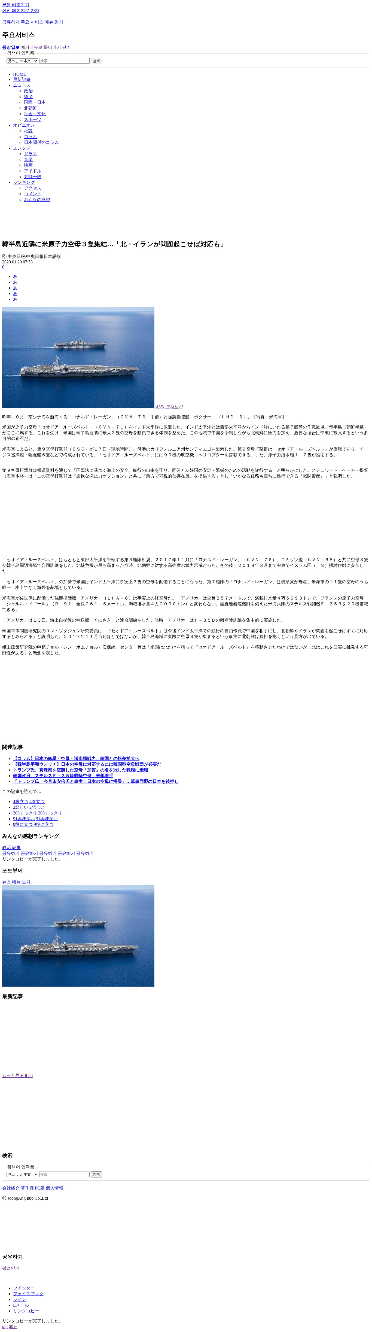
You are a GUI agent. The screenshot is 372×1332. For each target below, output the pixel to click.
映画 (28, 165)
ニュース (22, 85)
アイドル (32, 171)
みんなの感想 (37, 199)
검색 (96, 61)
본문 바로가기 (15, 4)
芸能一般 (32, 176)
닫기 (66, 47)
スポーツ (32, 119)
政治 (28, 91)
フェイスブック (28, 1293)
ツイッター (24, 1288)
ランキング (24, 182)
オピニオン (24, 125)
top (5, 1326)
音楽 (28, 159)
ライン (19, 1299)
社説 (28, 131)
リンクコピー (26, 1311)
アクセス (32, 188)
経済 (28, 96)
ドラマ (30, 153)
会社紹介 (11, 1188)
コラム (30, 136)
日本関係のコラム (41, 142)
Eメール (21, 1305)
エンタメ (22, 148)
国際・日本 (35, 102)
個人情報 (54, 1188)
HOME (19, 74)
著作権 (27, 1188)
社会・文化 (35, 113)
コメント (32, 193)
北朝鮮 (30, 108)
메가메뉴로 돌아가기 (41, 47)
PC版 (40, 1188)
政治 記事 (11, 847)
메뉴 (13, 1326)
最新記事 (22, 79)
